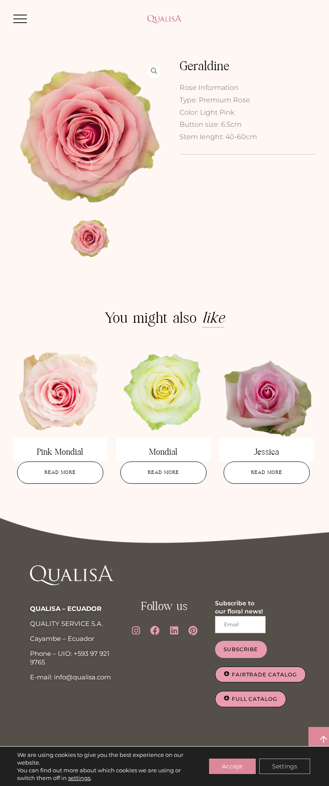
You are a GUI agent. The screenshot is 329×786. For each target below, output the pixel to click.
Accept (232, 766)
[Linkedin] (173, 630)
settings (79, 777)
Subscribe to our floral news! (239, 607)
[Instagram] (135, 630)
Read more (60, 472)
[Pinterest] (193, 630)
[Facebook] (155, 630)
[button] (20, 19)
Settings (284, 766)
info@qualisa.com (82, 677)
